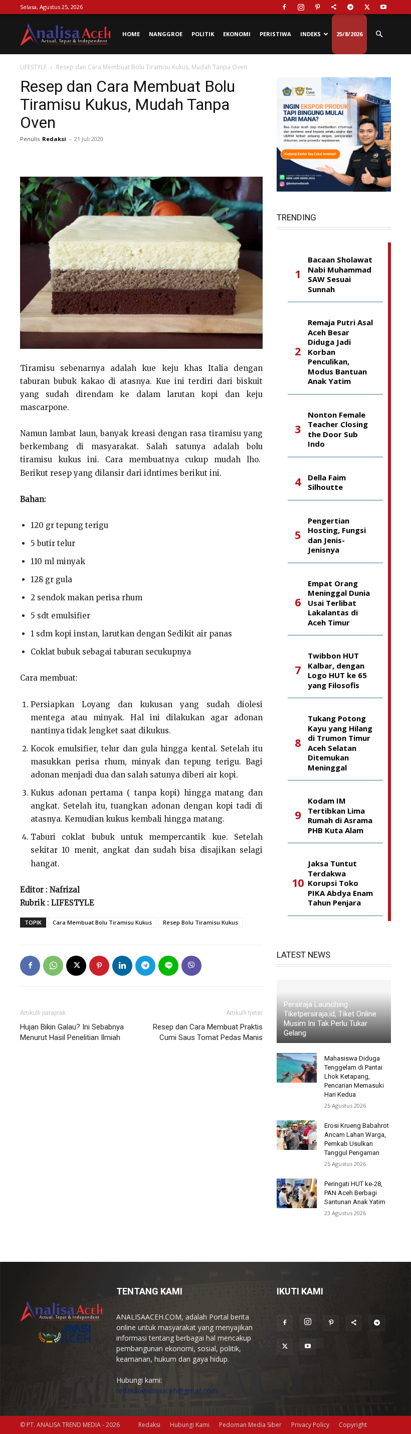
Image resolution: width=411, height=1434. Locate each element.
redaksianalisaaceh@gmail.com (167, 1390)
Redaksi (54, 139)
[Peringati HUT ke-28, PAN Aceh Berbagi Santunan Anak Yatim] (297, 1194)
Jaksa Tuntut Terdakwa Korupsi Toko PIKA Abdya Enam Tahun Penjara (340, 883)
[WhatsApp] (53, 966)
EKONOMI (237, 34)
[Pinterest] (317, 7)
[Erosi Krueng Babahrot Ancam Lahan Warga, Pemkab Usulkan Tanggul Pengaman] (297, 1135)
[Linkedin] (122, 966)
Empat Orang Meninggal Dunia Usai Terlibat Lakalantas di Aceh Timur (339, 603)
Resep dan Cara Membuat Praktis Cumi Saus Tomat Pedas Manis (208, 1032)
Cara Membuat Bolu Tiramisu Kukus (102, 922)
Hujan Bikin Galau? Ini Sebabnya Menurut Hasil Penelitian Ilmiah (72, 1032)
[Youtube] (383, 7)
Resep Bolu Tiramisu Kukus (200, 922)
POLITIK (202, 34)
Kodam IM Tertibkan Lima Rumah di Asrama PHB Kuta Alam (340, 815)
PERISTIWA (275, 34)
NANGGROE (165, 34)
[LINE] (168, 966)
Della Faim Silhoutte (327, 482)
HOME (131, 34)
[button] (379, 34)
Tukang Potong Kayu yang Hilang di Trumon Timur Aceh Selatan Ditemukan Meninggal (340, 743)
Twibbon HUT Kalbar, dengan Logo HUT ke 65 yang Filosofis (337, 670)
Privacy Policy (310, 1424)
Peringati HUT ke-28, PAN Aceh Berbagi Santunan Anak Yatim (354, 1193)
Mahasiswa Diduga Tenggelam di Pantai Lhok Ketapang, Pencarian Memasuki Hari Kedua (354, 1076)
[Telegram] (350, 7)
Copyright (353, 1424)
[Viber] (191, 966)
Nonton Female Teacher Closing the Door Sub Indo (338, 429)
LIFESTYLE (33, 67)
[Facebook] (284, 7)
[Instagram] (300, 7)
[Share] (333, 7)
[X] (366, 7)
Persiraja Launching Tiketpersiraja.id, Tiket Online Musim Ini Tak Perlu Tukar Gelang (330, 1018)
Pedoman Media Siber (250, 1424)
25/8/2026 (349, 34)
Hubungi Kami (190, 1424)
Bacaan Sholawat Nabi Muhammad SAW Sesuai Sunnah (340, 274)
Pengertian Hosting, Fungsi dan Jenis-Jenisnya (337, 535)
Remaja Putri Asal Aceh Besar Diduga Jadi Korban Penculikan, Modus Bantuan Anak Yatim (340, 352)
